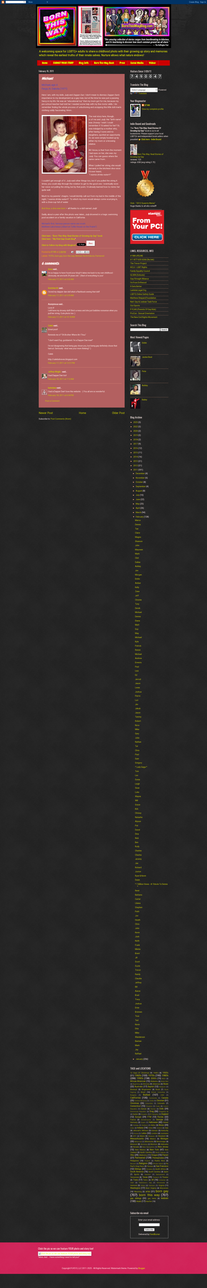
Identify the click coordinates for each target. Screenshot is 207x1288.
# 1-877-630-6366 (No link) (142, 259)
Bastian (138, 1041)
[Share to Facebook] (85, 252)
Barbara (138, 895)
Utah (132, 1183)
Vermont (133, 1185)
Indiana (140, 1128)
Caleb (50, 325)
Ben (136, 842)
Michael (78, 256)
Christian (160, 1100)
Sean (137, 788)
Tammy (138, 717)
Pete (144, 371)
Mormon (153, 1144)
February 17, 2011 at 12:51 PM (61, 363)
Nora (137, 725)
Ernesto (138, 662)
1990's (140, 1078)
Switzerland (160, 1174)
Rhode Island (158, 1164)
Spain (166, 1172)
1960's (138, 1075)
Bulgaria (133, 1095)
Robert (138, 721)
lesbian (164, 1198)
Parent (165, 1155)
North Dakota (88, 256)
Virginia (161, 1185)
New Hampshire (148, 1147)
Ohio (132, 1155)
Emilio (137, 579)
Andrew (138, 658)
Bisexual (133, 1089)
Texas (145, 1177)
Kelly (137, 587)
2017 (135, 444)
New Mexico (140, 1150)
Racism (133, 1164)
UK (152, 1180)
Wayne (138, 796)
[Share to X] (82, 252)
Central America (140, 1101)
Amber (138, 583)
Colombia (149, 1103)
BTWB (147, 105)
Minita (137, 949)
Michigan (164, 1138)
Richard (138, 867)
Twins (145, 1180)
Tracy (137, 999)
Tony (137, 604)
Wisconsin (164, 1188)
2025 (135, 422)
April (138, 508)
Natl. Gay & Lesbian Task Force (143, 302)
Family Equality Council (140, 271)
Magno (138, 537)
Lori (136, 700)
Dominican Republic (138, 1112)
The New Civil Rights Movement (143, 317)
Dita (137, 1028)
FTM (149, 1117)
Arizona (146, 1084)
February (140, 517)
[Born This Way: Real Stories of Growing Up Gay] (133, 154)
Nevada (136, 1147)
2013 (135, 461)
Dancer (143, 1109)
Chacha (138, 855)
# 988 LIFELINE (136, 256)
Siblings (137, 1169)
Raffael (138, 1054)
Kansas (155, 1130)
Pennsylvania (158, 1158)
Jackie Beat (147, 357)
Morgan (138, 575)
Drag (152, 1111)
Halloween (153, 1122)
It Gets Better (136, 286)
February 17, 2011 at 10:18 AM (61, 317)
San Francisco (162, 1166)
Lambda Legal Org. (138, 290)
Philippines (134, 1161)
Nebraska (164, 1144)
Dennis (138, 524)
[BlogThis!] (80, 252)
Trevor (138, 970)
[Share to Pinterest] (88, 252)
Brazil (143, 1092)
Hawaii (165, 1122)
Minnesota (149, 1141)
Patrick (138, 646)
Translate (142, 93)
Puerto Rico (160, 1161)
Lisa (137, 671)
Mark (137, 554)
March (139, 512)
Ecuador (144, 1114)
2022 (135, 426)
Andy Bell (164, 1081)
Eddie (144, 343)
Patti (137, 911)
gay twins (152, 1198)
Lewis (137, 687)
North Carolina (146, 1152)
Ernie (137, 1008)
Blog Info (84, 63)
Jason (137, 683)
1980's (165, 1075)
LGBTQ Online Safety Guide (142, 294)
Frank (137, 945)
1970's (51, 256)
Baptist (151, 1086)
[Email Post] (72, 252)
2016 (135, 448)
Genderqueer (146, 1120)
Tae (136, 529)
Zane (137, 591)
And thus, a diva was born (53, 208)
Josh (137, 936)
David (137, 830)
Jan (136, 863)
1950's (165, 1073)
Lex (136, 775)
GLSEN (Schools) (137, 275)
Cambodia (153, 1098)
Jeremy (138, 859)
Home (45, 63)
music (138, 1201)
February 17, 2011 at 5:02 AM (61, 279)
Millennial (138, 1142)
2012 (135, 465)
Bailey (144, 400)
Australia (139, 1086)
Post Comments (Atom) (61, 419)
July (138, 495)
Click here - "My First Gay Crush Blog (58, 239)
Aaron (137, 991)
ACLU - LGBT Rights (138, 267)
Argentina (136, 1084)
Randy (137, 974)
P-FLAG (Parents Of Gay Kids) (143, 309)
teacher (149, 1201)
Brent (137, 953)
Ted (136, 1020)
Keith (137, 941)
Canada (165, 1098)
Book (158, 1089)
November (140, 478)
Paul (137, 667)
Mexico (153, 1139)
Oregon (154, 1155)
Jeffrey (138, 982)
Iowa (150, 1128)
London (154, 1133)
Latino (144, 1133)
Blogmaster (146, 1089)
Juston (138, 871)
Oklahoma (143, 1155)
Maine (142, 1136)
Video (143, 1185)
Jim (136, 704)
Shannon (139, 541)
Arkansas (156, 1084)
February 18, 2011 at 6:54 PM (61, 395)
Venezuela (161, 1183)
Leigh (137, 784)
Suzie (137, 966)
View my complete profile (153, 109)
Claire (137, 533)
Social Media (136, 63)
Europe (138, 1117)
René (137, 890)
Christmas (134, 1103)
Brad (137, 995)
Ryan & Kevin (140, 876)
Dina (137, 834)
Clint (137, 558)
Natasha (138, 817)
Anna (50, 269)
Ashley (145, 385)
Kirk (136, 809)
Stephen (138, 907)
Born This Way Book (104, 63)
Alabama (154, 1081)
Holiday (136, 1125)
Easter (135, 1114)
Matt (137, 625)
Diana (137, 621)
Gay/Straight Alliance (139, 279)
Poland (147, 1161)
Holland (145, 1125)
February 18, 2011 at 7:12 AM (61, 379)
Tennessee (134, 1177)
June (138, 499)
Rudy (137, 846)
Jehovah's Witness (140, 1130)
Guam (143, 1122)
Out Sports (135, 305)
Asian (165, 1084)
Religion (143, 1163)
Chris (137, 750)
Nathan (138, 742)
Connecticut (135, 1106)
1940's (156, 1073)
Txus (137, 1016)
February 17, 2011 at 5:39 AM (61, 295)
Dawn (137, 880)
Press (122, 63)
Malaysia (151, 1136)
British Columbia (158, 1092)
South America (136, 1171)
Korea (136, 1133)
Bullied (146, 1094)
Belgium (162, 1087)
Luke (137, 792)
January (139, 1059)
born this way (68, 256)
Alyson (138, 821)
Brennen (138, 1012)
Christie (138, 600)
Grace (137, 805)
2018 (135, 439)
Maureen (139, 549)
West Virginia (150, 1188)
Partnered (99, 256)
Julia (137, 738)
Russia (150, 1166)
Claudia (138, 978)
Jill (136, 957)
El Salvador (154, 1114)
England (165, 1114)
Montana (144, 1144)
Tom (137, 771)
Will (136, 800)
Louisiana (164, 1133)
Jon (136, 570)
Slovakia (149, 1169)
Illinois (161, 1125)
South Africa (160, 1169)
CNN (162, 1095)
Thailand (156, 1177)
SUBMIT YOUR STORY (63, 63)
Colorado (161, 1103)
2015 (135, 452)
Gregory (138, 763)
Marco (138, 520)
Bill (136, 987)
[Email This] (77, 252)
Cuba (158, 1106)
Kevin (137, 932)
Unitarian (162, 1180)
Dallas (137, 562)
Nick (137, 838)
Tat (136, 746)
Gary (137, 733)
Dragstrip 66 (163, 1112)
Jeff (137, 595)
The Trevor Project (138, 263)
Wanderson (140, 1037)
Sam (137, 759)
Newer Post (46, 413)
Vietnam (152, 1185)
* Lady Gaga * (141, 767)
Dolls (161, 1109)
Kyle (137, 641)
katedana (52, 388)
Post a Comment (52, 401)
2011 (135, 470)
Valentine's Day (145, 1183)
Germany (133, 1122)
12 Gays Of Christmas (139, 1073)
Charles (138, 851)
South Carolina (155, 1172)
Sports (136, 1174)
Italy (166, 1128)
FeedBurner (155, 1234)
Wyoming (138, 1192)
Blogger (141, 1268)
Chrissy (138, 813)
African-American (138, 1081)
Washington (135, 1188)
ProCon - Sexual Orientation (142, 313)
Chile (152, 1101)
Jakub (138, 708)
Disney (153, 1109)
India (132, 1128)
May (138, 504)
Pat (136, 825)
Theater (165, 1177)
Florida (160, 1117)
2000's (154, 1078)
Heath (137, 920)
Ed (136, 675)
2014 (135, 457)
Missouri (133, 1144)
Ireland (159, 1128)
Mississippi (161, 1141)
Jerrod (138, 679)
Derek (137, 608)
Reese (138, 650)
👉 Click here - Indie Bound (149, 139)
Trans (135, 1180)
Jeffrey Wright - (55, 372)
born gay (58, 256)
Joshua (138, 692)
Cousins (149, 1106)
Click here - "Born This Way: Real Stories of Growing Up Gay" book (72, 236)
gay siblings (135, 1198)
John (137, 545)
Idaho (153, 1125)
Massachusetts (137, 1138)
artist (148, 1191)
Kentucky (164, 1130)
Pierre (137, 696)
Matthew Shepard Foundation (143, 298)
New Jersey (163, 1147)
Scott (137, 962)
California (135, 1097)
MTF (134, 1136)
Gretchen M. (53, 288)
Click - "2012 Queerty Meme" (142, 203)
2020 (135, 431)
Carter (138, 899)
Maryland (161, 1136)
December (140, 473)
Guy (136, 629)
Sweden (148, 1174)
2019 (135, 435)
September (141, 486)
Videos (152, 63)
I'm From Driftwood (138, 282)
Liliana (138, 903)
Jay (136, 1049)
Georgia (159, 1119)
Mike (137, 729)
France (133, 1120)
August (139, 491)
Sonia (137, 779)
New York (154, 1149)
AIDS (163, 1078)
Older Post (118, 413)
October (139, 482)
